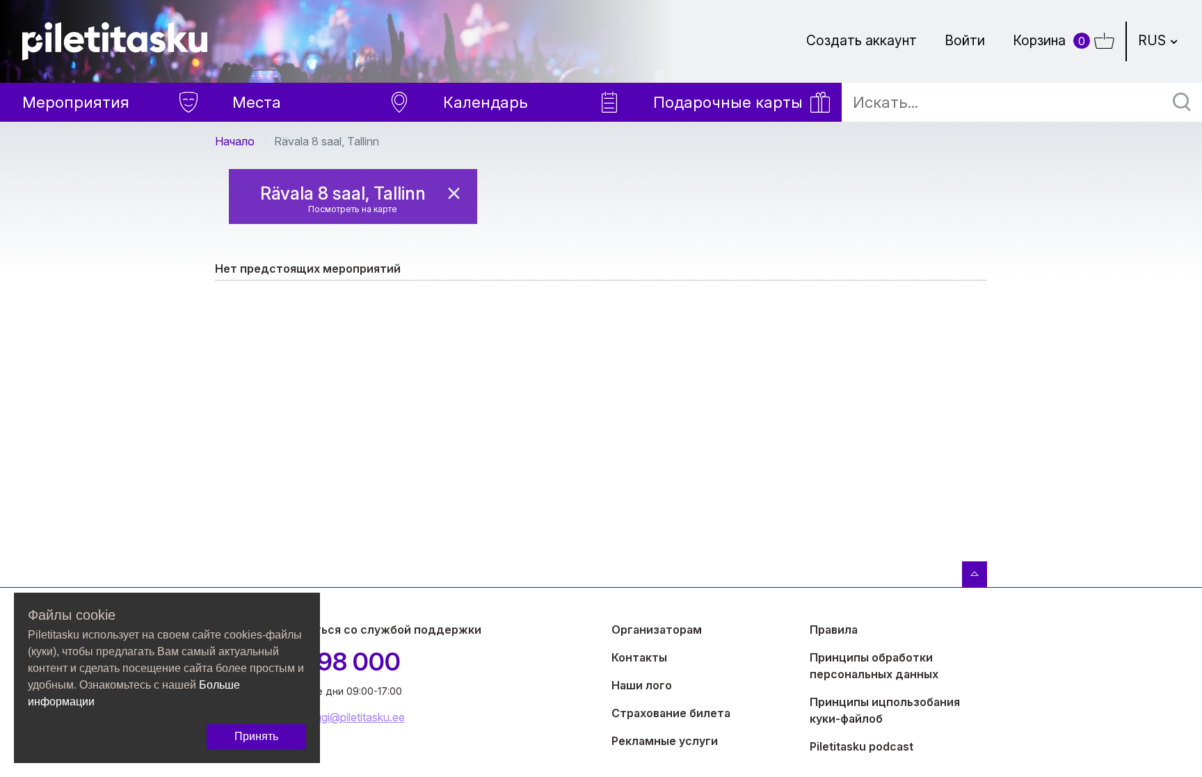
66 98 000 (341, 661)
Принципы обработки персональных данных (874, 665)
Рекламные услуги (664, 741)
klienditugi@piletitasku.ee (343, 717)
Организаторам (656, 629)
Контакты (639, 657)
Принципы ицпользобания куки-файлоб (885, 710)
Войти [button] (965, 40)
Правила (834, 629)
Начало (235, 141)
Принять (256, 736)
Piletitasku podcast (861, 746)
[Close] (453, 193)
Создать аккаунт (861, 40)
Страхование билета (670, 713)
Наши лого (641, 685)
